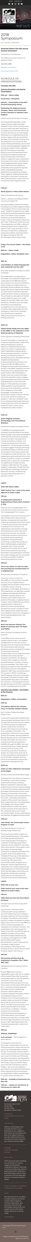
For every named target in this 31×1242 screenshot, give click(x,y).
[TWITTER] (12, 4)
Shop (11, 1)
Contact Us (18, 1)
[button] (15, 1231)
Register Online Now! (8, 67)
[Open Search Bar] (18, 16)
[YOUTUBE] (22, 4)
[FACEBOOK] (9, 4)
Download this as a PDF (10, 71)
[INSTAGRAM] (15, 4)
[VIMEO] (19, 4)
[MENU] (24, 16)
